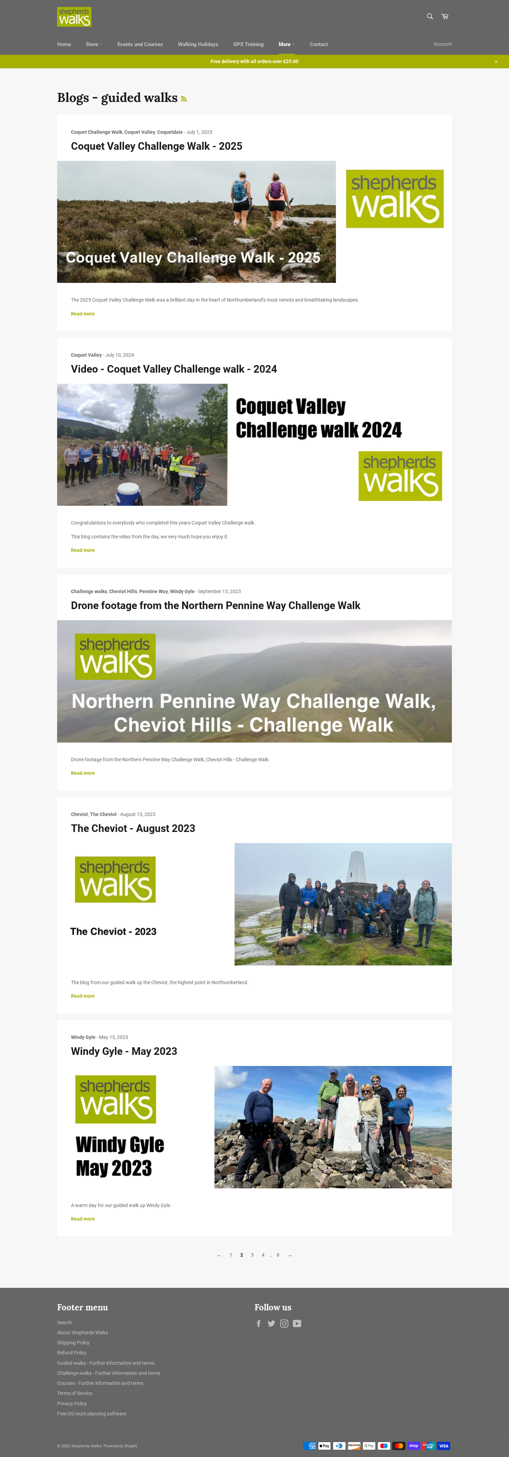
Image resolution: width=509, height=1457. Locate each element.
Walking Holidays (198, 44)
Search (64, 1322)
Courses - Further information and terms (100, 1383)
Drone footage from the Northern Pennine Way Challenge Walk (215, 605)
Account (443, 44)
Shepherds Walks (86, 1446)
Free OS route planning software (91, 1413)
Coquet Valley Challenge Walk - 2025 (156, 146)
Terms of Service (74, 1393)
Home (64, 44)
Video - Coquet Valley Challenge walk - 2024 (174, 369)
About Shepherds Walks (82, 1332)
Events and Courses (140, 44)
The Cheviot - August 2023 (133, 828)
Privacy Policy (72, 1403)
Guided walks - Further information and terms (105, 1363)
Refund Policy (72, 1352)
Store (92, 44)
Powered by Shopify (120, 1446)
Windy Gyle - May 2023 (124, 1051)
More (285, 44)
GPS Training (248, 44)
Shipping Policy (73, 1342)
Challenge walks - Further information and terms (108, 1373)
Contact (319, 44)
